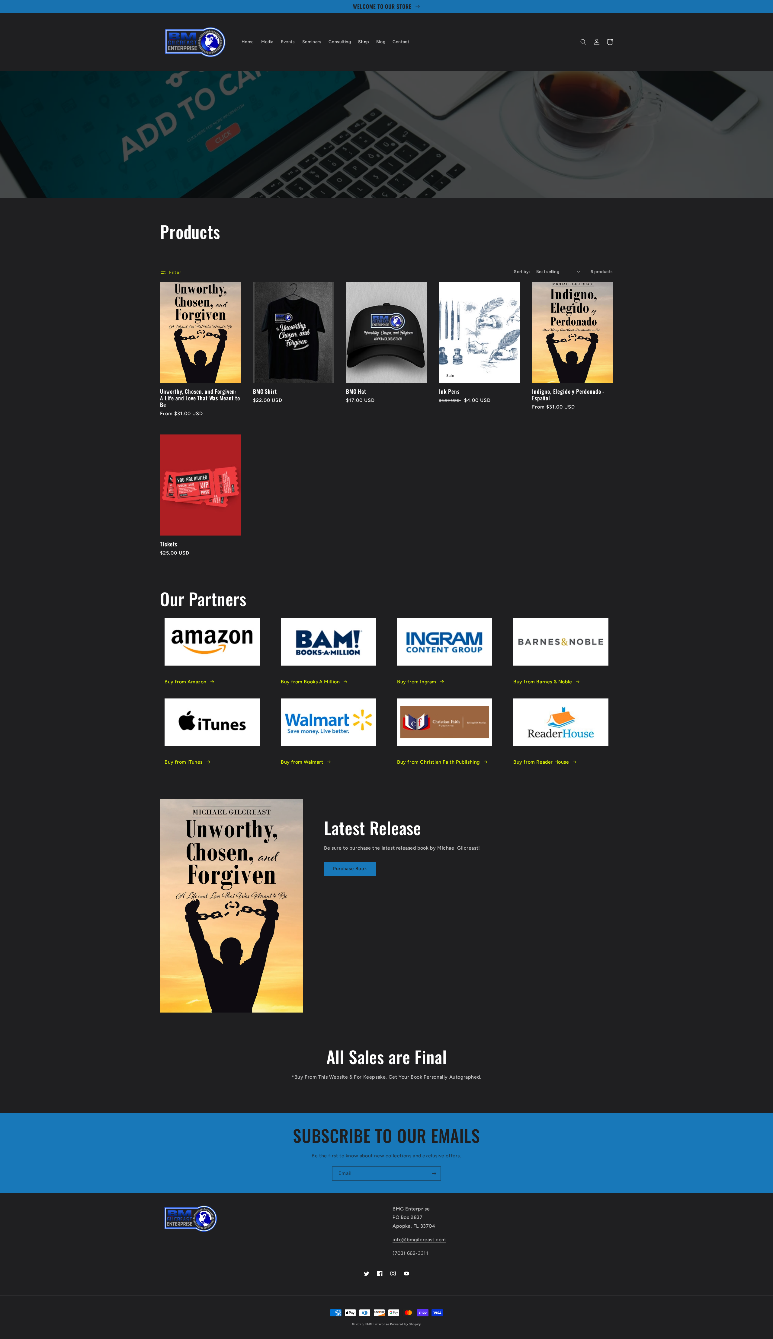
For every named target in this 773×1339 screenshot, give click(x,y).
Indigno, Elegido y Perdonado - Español (568, 394)
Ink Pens (449, 391)
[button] (583, 42)
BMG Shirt (265, 391)
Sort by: (522, 271)
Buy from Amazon (186, 682)
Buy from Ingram (416, 682)
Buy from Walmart (302, 762)
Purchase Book (350, 868)
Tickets (168, 544)
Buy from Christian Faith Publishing (438, 762)
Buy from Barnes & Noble (542, 682)
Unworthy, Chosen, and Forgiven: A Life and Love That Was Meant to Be (200, 398)
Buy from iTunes (184, 762)
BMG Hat (356, 391)
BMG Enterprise (377, 1324)
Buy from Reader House (541, 762)
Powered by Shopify (405, 1324)
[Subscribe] (434, 1173)
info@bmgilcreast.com (419, 1239)
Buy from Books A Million (310, 682)
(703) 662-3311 (410, 1253)
